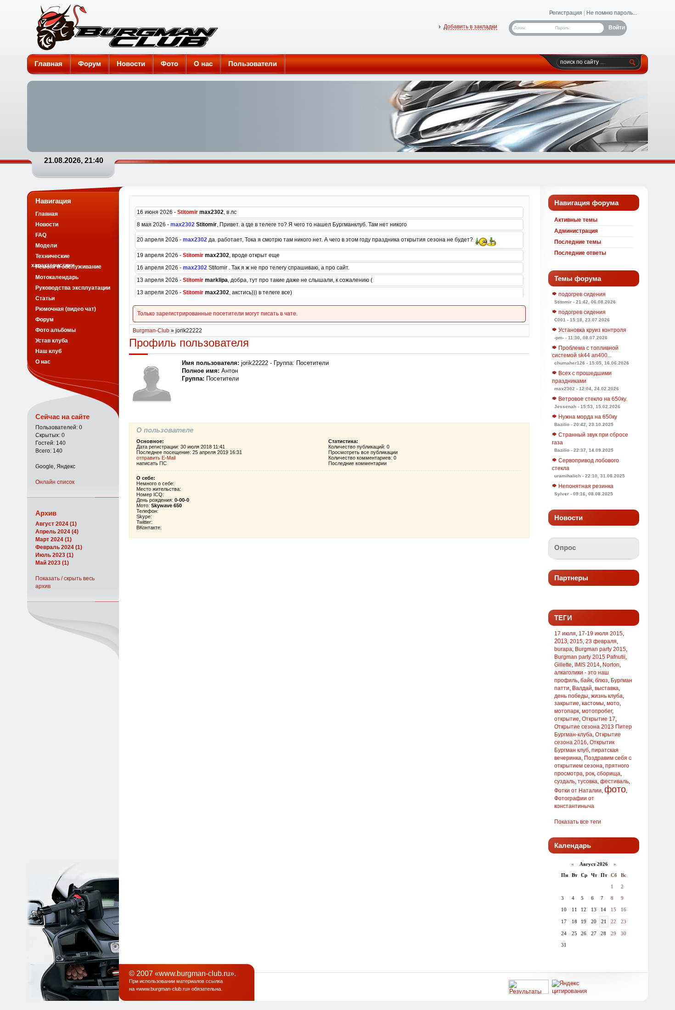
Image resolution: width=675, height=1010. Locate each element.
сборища (608, 773)
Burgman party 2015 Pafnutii (589, 657)
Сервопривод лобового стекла (585, 464)
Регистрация (565, 13)
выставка (607, 688)
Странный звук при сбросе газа (590, 438)
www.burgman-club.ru (163, 989)
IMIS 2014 (587, 665)
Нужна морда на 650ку (587, 417)
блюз (601, 680)
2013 (560, 641)
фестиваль (614, 781)
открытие (566, 719)
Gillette (563, 665)
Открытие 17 (598, 719)
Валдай (582, 688)
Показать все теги (577, 822)
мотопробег (597, 711)
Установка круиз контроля (591, 330)
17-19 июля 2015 (601, 633)
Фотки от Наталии (578, 790)
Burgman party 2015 (600, 649)
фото (615, 789)
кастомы (593, 703)
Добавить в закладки (470, 26)
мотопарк (566, 711)
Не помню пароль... (611, 13)
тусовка (587, 781)
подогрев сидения (581, 294)
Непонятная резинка (585, 486)
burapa (563, 649)
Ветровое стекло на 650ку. (592, 399)
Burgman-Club (151, 330)
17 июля (565, 633)
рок (589, 773)
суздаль (564, 781)
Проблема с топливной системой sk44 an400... (585, 352)
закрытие (566, 703)
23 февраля (601, 641)
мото (613, 703)
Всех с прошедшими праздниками (582, 377)
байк (586, 680)
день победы (571, 696)
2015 (576, 641)
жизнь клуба (607, 696)
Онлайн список (54, 482)
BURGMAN (126, 29)
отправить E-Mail (155, 457)
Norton (610, 665)
